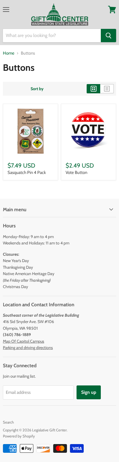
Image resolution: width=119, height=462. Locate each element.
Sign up (88, 392)
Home (8, 53)
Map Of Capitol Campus (23, 341)
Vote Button (76, 172)
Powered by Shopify (19, 436)
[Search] (108, 35)
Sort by (37, 88)
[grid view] (93, 88)
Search (8, 422)
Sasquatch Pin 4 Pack (27, 172)
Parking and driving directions (28, 347)
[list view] (107, 88)
